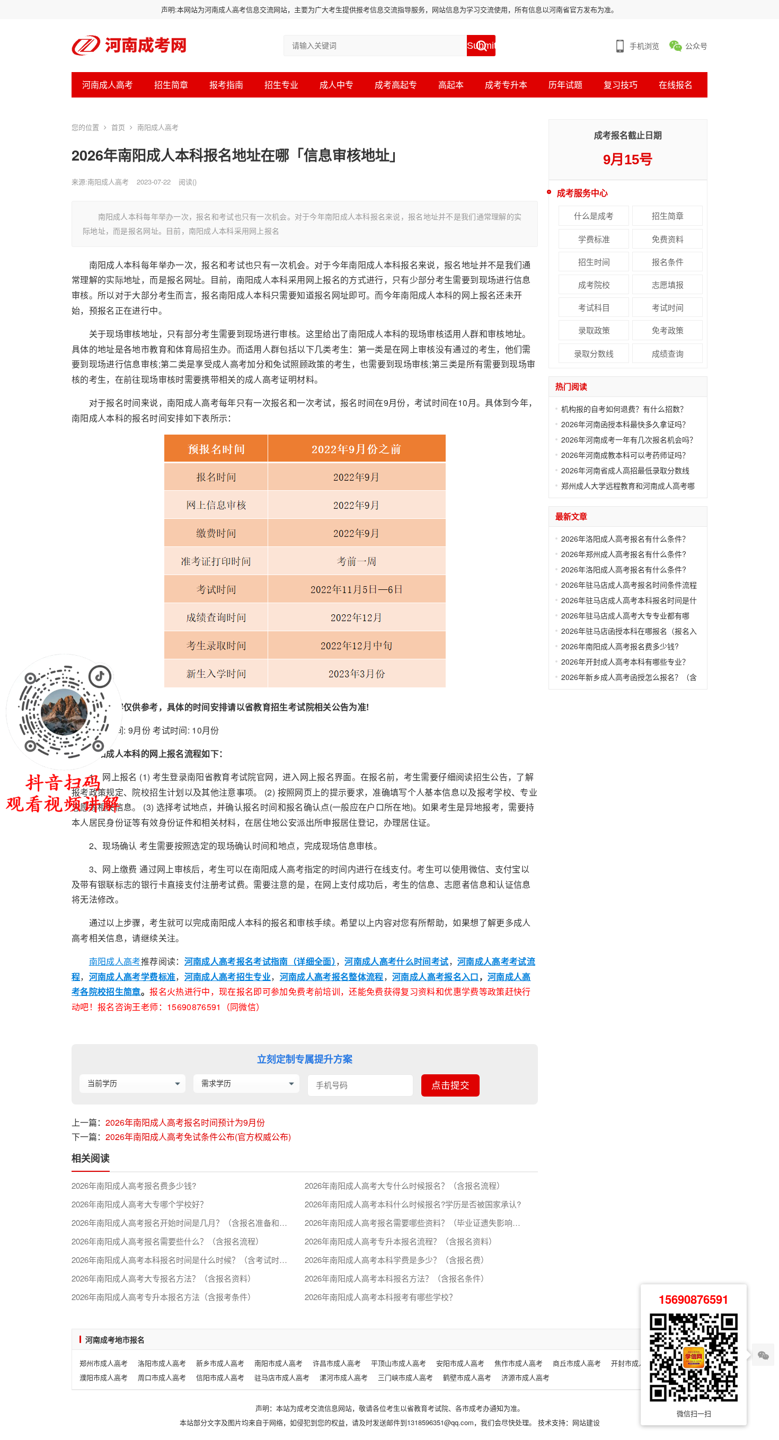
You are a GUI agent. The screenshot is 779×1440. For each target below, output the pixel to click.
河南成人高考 (107, 84)
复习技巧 (621, 84)
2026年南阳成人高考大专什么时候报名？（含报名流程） (404, 1185)
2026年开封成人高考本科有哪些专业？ (625, 661)
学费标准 (594, 238)
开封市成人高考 (635, 1363)
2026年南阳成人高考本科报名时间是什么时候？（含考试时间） (183, 1260)
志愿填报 (668, 284)
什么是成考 (594, 215)
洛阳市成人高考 (162, 1363)
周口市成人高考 (162, 1377)
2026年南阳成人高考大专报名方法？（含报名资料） (163, 1278)
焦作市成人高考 (518, 1363)
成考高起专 (396, 84)
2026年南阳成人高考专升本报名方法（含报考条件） (163, 1297)
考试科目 (594, 307)
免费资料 (668, 238)
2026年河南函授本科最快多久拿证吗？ (625, 424)
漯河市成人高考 (344, 1377)
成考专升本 (506, 84)
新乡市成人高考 (220, 1363)
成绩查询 (668, 353)
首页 (118, 127)
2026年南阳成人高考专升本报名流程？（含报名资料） (401, 1241)
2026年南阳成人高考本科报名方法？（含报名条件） (397, 1278)
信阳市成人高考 (220, 1377)
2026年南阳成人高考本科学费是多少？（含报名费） (397, 1260)
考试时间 (668, 307)
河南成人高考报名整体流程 (332, 976)
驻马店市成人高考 (281, 1377)
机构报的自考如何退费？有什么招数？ (624, 408)
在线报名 (676, 84)
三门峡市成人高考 (405, 1377)
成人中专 (336, 84)
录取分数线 (594, 353)
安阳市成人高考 (460, 1363)
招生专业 (281, 84)
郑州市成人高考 (103, 1363)
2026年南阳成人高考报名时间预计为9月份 (185, 1122)
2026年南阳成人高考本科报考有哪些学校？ (381, 1297)
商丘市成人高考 (577, 1363)
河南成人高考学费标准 (132, 976)
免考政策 (668, 329)
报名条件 (668, 261)
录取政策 (594, 329)
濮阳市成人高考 (103, 1377)
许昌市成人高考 (337, 1363)
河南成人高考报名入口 (435, 976)
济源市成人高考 (525, 1377)
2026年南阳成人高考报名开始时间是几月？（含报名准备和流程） (187, 1222)
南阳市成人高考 (278, 1363)
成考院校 (594, 284)
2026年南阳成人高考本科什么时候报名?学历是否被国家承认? (413, 1204)
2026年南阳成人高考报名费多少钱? (134, 1185)
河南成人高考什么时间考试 (396, 961)
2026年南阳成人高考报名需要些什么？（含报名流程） (167, 1241)
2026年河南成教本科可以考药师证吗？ (625, 454)
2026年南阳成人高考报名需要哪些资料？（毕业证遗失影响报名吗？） (421, 1222)
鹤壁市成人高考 (467, 1377)
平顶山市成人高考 (398, 1363)
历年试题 (565, 84)
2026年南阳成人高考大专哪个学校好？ (140, 1204)
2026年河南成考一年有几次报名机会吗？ (629, 439)
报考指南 (226, 84)
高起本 (451, 84)
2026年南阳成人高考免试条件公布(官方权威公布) (198, 1136)
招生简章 (171, 84)
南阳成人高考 (158, 127)
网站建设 (586, 1422)
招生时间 (594, 261)
